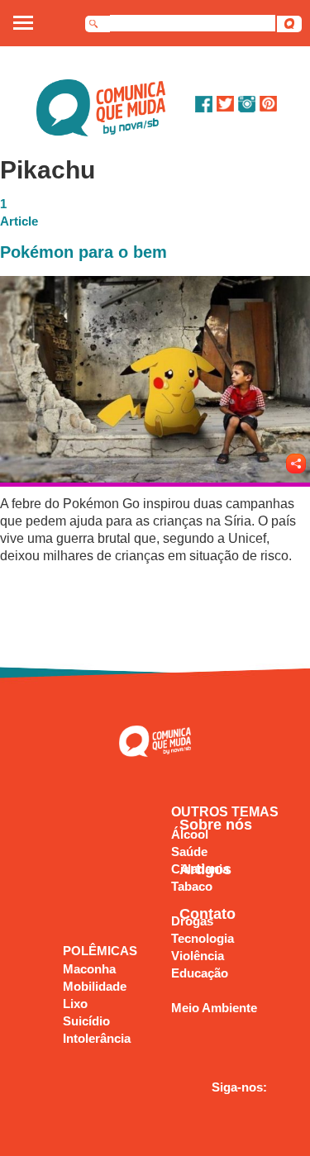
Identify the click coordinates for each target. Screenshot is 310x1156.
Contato (207, 914)
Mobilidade (94, 986)
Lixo (75, 1004)
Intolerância (97, 1038)
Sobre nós (215, 824)
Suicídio (86, 1021)
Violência (197, 956)
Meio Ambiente (214, 1008)
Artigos (205, 869)
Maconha (89, 969)
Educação (199, 973)
